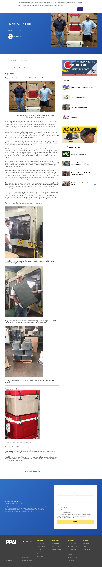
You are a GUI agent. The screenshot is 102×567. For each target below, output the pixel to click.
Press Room (40, 556)
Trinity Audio (20, 67)
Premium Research (41, 546)
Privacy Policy (25, 557)
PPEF (69, 552)
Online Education (72, 549)
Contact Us (85, 546)
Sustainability (71, 560)
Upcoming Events (56, 543)
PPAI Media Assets (72, 557)
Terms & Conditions (27, 560)
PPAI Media (13, 60)
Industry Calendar (56, 549)
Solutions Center (72, 543)
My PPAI (70, 554)
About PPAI (86, 543)
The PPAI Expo (56, 546)
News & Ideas (40, 543)
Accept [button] (80, 9)
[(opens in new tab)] (79, 75)
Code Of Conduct (72, 546)
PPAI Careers (86, 552)
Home (6, 60)
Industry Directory (56, 552)
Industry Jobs (86, 549)
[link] (66, 87)
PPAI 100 (39, 549)
